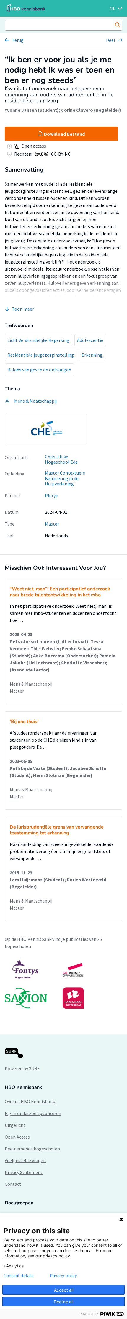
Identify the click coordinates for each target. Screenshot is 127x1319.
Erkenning (92, 355)
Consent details (18, 1275)
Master (52, 523)
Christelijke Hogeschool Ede (61, 459)
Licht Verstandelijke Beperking (38, 340)
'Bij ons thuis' (24, 721)
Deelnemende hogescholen (32, 1149)
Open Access (17, 1137)
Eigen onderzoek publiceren (33, 1113)
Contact (13, 1184)
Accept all (63, 1289)
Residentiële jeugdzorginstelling (40, 355)
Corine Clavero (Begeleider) (91, 110)
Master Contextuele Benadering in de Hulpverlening (65, 478)
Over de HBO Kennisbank (30, 1101)
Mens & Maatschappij (31, 684)
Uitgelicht (15, 1125)
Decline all (63, 1301)
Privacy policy (63, 1275)
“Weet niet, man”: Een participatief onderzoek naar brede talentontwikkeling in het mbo (60, 592)
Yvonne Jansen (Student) (32, 110)
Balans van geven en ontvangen (39, 370)
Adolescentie (90, 340)
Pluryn (51, 495)
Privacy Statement (24, 1172)
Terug (18, 40)
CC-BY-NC (61, 154)
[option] (45, 429)
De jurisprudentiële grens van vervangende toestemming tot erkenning (57, 830)
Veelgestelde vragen (25, 1160)
